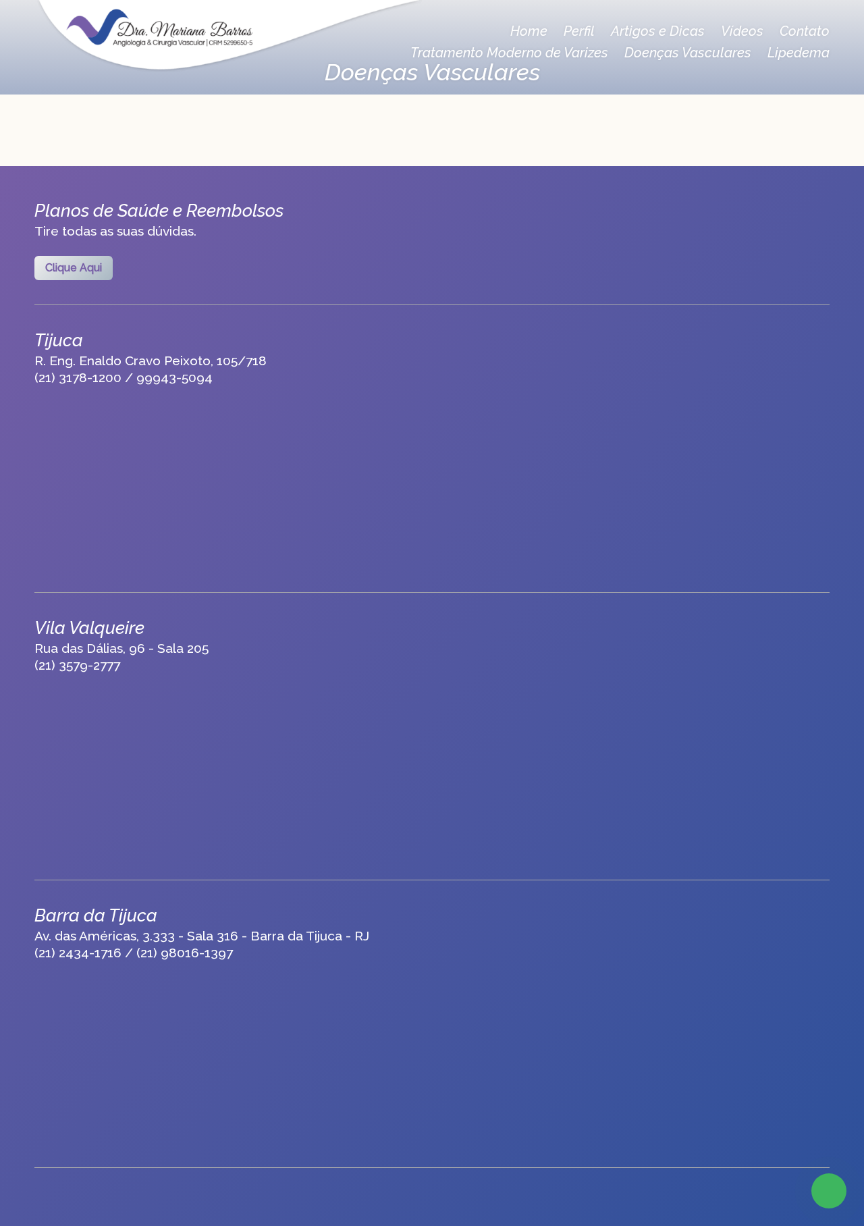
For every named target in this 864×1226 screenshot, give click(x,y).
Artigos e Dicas (658, 31)
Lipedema (798, 53)
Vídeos (742, 31)
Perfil (579, 31)
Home (528, 31)
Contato (805, 31)
